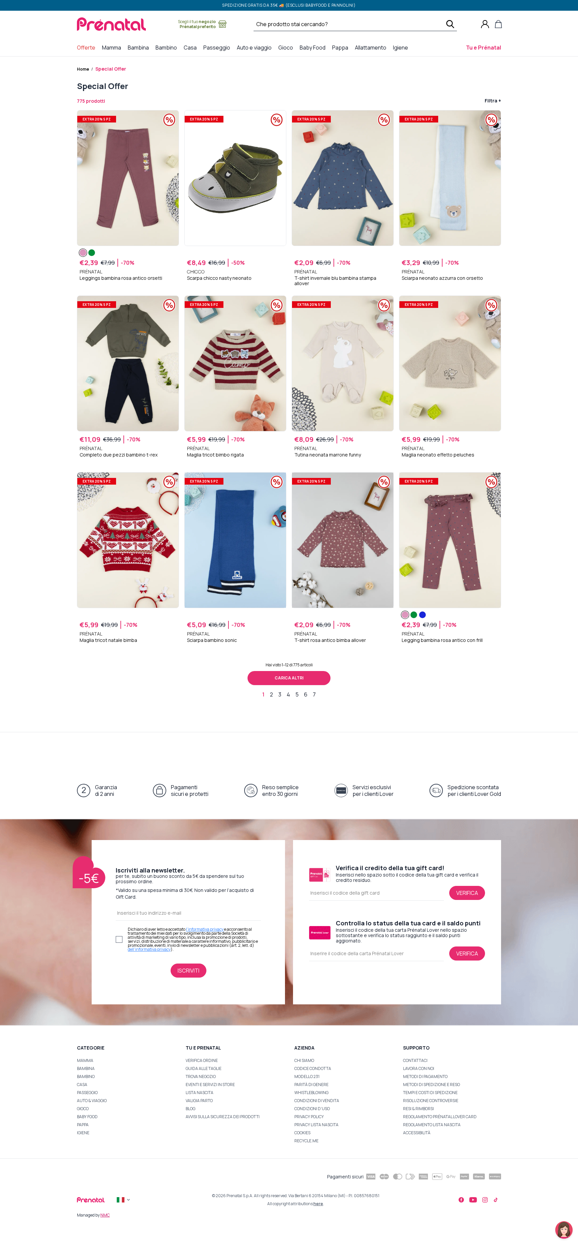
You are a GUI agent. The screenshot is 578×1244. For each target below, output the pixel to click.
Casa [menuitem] (191, 47)
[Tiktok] (495, 1199)
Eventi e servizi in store (210, 1084)
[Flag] (124, 1199)
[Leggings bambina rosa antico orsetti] (83, 252)
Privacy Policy (309, 1116)
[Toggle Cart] (498, 24)
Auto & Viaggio (92, 1100)
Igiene (83, 1133)
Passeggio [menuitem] (218, 47)
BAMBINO (86, 1076)
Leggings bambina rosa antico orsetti (121, 278)
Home (83, 69)
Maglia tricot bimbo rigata (215, 455)
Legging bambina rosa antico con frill (442, 640)
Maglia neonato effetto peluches (438, 455)
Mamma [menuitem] (113, 47)
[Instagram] (485, 1199)
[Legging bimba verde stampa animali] (91, 252)
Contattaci (415, 1060)
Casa (82, 1084)
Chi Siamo (304, 1060)
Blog (190, 1108)
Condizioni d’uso (312, 1108)
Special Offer (110, 69)
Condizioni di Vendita (316, 1100)
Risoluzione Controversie (430, 1100)
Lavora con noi (418, 1068)
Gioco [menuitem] (287, 47)
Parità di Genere (311, 1084)
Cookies (302, 1133)
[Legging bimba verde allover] (413, 614)
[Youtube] (473, 1199)
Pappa (83, 1125)
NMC (105, 1215)
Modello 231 (306, 1076)
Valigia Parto (199, 1100)
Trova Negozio (201, 1076)
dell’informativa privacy (149, 949)
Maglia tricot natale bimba (108, 640)
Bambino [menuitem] (168, 47)
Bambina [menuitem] (140, 47)
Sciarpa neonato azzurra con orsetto (442, 278)
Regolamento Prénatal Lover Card (440, 1116)
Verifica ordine (202, 1060)
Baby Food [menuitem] (314, 47)
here (318, 1204)
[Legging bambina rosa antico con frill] (405, 614)
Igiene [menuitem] (402, 47)
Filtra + (493, 100)
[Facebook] (461, 1199)
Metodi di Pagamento (425, 1076)
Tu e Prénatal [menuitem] (485, 47)
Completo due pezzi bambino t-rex (119, 455)
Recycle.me (306, 1141)
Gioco (83, 1108)
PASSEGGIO (87, 1092)
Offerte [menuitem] (87, 47)
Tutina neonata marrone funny (327, 455)
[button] (564, 1230)
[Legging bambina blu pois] (422, 614)
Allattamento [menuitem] (372, 47)
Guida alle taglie (203, 1068)
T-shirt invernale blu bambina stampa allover (335, 280)
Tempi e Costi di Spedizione (430, 1092)
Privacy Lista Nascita (316, 1125)
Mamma (85, 1060)
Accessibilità (416, 1133)
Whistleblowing (311, 1092)
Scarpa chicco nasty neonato (219, 278)
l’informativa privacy (205, 929)
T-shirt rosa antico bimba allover (330, 640)
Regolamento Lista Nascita (432, 1125)
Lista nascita (199, 1092)
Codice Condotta (312, 1068)
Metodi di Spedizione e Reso (431, 1084)
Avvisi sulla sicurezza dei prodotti (223, 1116)
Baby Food (87, 1116)
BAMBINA (86, 1068)
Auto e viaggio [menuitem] (255, 47)
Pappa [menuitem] (341, 47)
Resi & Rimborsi (418, 1108)
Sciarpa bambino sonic (212, 640)
